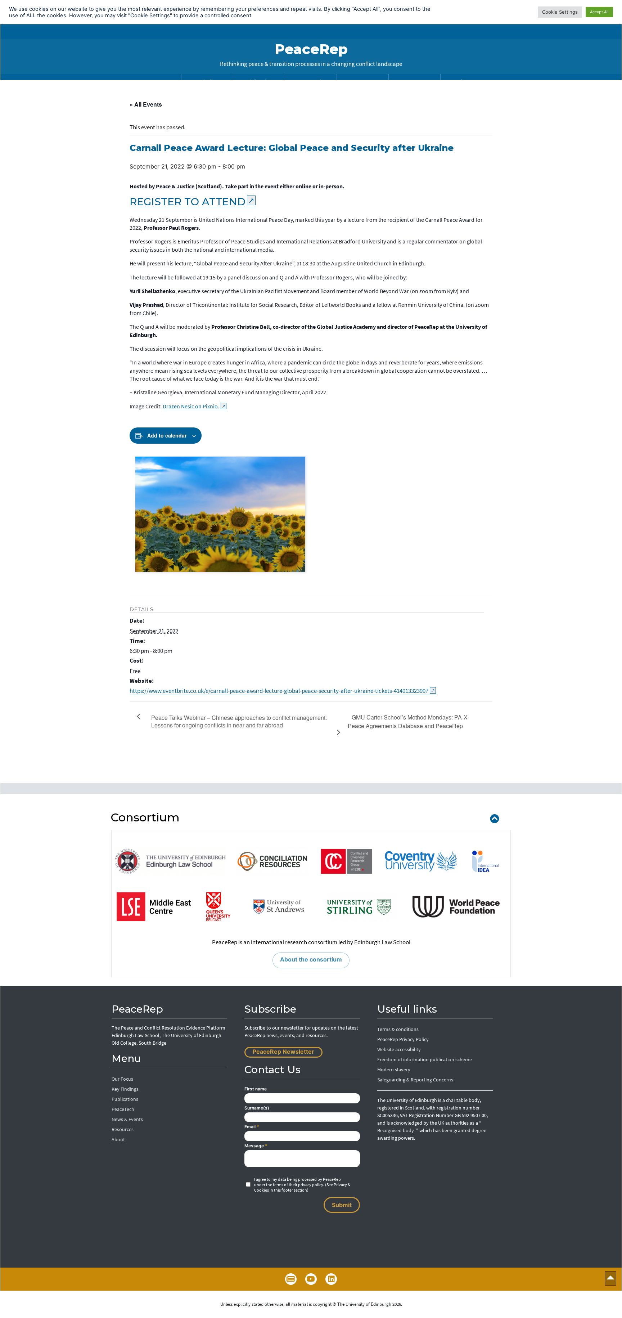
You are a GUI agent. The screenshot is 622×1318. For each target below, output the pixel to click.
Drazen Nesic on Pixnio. (191, 406)
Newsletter (291, 1279)
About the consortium (311, 959)
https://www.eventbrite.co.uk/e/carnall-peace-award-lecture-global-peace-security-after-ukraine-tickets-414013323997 (279, 691)
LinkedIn (331, 1279)
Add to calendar (166, 435)
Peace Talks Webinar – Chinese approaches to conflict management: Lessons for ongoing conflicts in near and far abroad (239, 721)
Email (251, 1126)
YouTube (311, 1279)
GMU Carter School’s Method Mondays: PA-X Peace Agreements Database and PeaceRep (408, 721)
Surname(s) (256, 1108)
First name (255, 1088)
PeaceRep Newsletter (283, 1051)
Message (255, 1145)
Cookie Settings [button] (560, 12)
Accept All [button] (599, 11)
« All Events (146, 104)
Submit (342, 1205)
